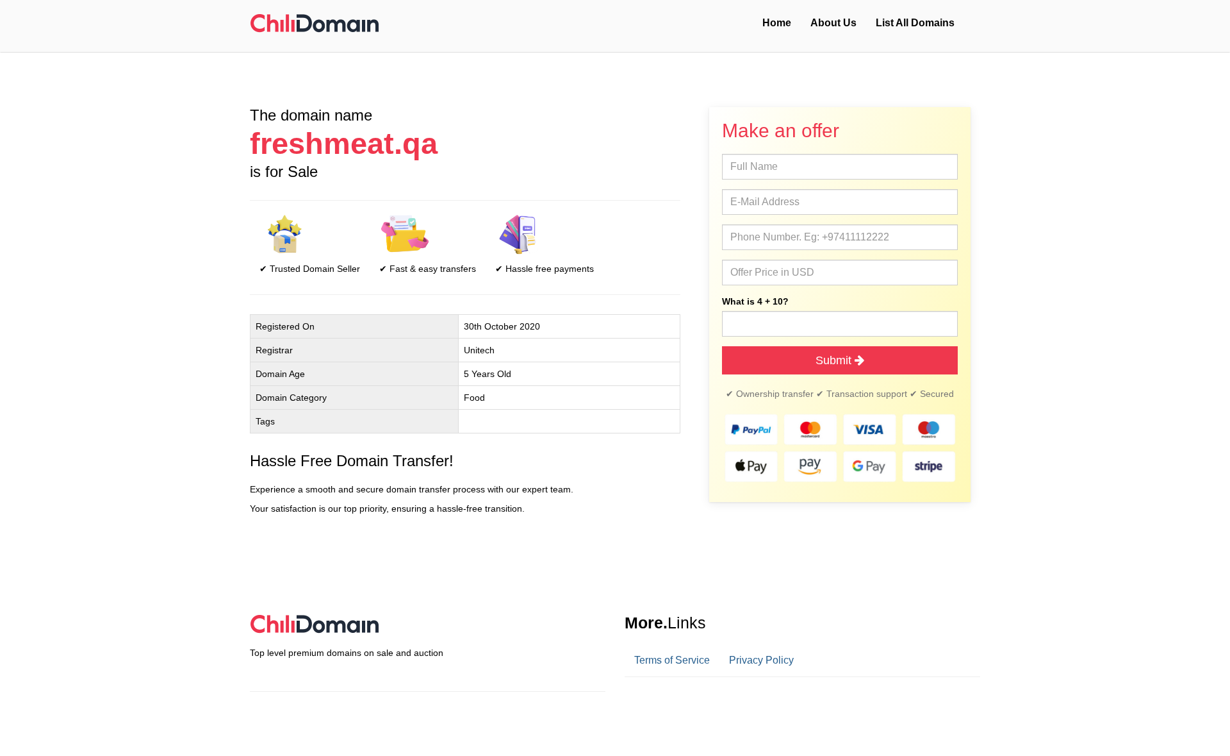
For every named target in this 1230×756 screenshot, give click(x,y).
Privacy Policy (761, 660)
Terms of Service (672, 660)
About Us (833, 22)
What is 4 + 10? (755, 301)
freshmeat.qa (344, 143)
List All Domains (915, 22)
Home (776, 22)
